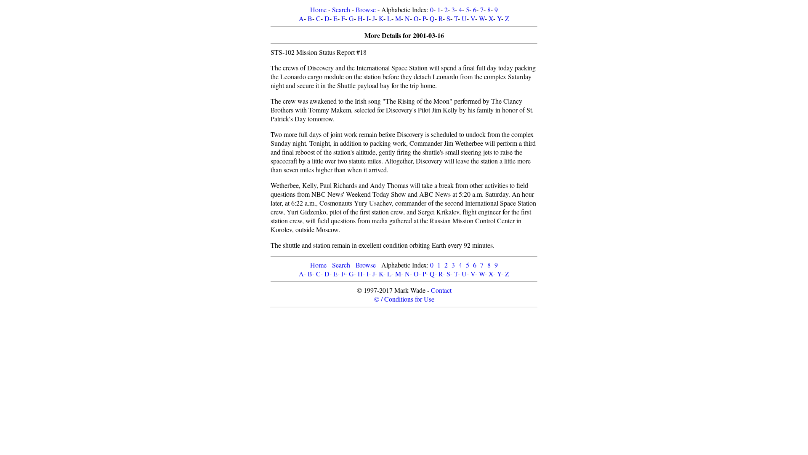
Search (341, 9)
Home (318, 9)
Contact (441, 290)
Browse (366, 9)
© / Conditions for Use (404, 298)
